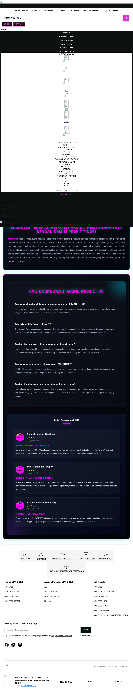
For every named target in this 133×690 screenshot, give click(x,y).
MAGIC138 (36, 10)
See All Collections (66, 157)
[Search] (126, 18)
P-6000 (67, 152)
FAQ (45, 587)
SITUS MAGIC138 (50, 10)
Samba (66, 164)
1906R (66, 186)
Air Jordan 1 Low (66, 147)
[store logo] (12, 18)
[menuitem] (66, 32)
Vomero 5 (66, 154)
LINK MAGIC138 (105, 559)
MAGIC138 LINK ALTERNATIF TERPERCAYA (66, 571)
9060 (66, 188)
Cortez (66, 145)
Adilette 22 (66, 166)
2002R (66, 183)
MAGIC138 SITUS (101, 606)
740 (66, 181)
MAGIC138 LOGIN (7, 219)
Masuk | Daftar (21, 10)
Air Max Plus (66, 150)
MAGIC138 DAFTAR (13, 601)
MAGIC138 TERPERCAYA (92, 10)
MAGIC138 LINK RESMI (70, 10)
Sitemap (47, 601)
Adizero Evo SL (66, 171)
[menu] (66, 113)
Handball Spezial (66, 162)
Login (7, 24)
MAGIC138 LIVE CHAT (52, 596)
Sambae (66, 169)
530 (66, 179)
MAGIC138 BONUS (51, 592)
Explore (4, 30)
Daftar (19, 24)
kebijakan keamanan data (61, 636)
